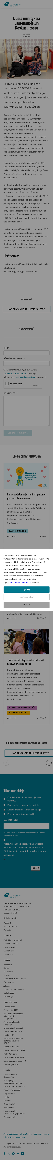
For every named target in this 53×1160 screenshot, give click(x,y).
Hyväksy (26, 589)
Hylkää (26, 604)
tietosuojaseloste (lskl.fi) (20, 582)
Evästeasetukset (26, 597)
